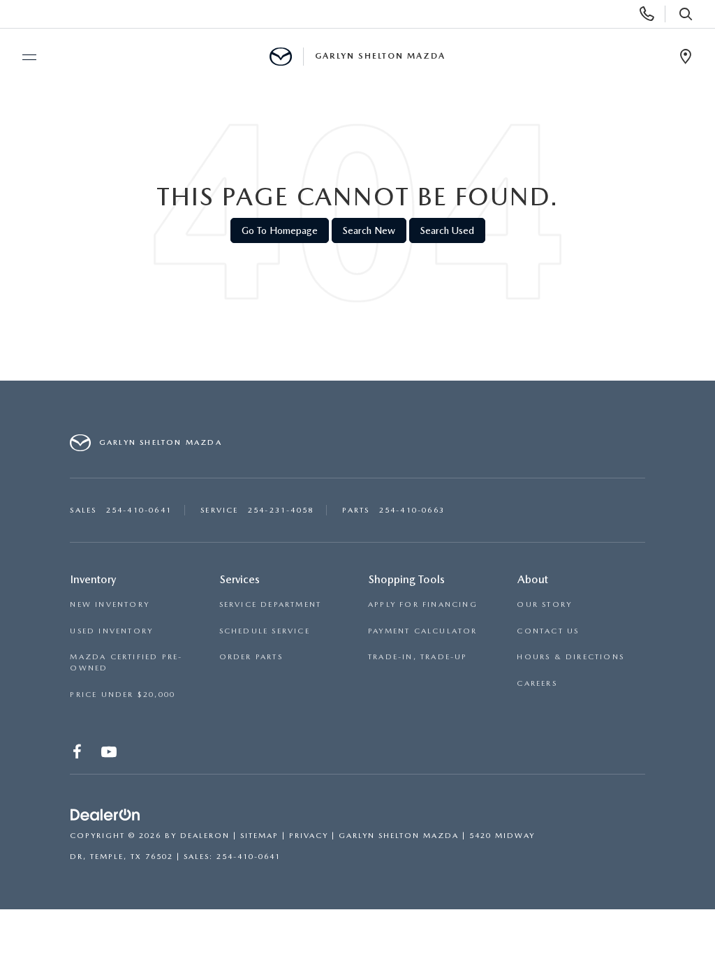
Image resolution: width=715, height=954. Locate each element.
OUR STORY (544, 604)
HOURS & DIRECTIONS (570, 656)
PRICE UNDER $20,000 (122, 694)
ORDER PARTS (251, 656)
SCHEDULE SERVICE (264, 631)
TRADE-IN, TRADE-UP (418, 656)
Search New (369, 230)
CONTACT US (548, 631)
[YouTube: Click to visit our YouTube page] (110, 754)
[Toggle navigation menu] (23, 57)
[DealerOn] (105, 815)
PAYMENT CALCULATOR (423, 631)
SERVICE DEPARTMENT (270, 604)
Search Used (447, 230)
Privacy (308, 835)
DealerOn (205, 835)
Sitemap (259, 835)
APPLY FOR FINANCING (423, 604)
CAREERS (536, 683)
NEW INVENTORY (109, 604)
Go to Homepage (280, 230)
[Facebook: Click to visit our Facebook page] (78, 754)
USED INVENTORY (111, 631)
